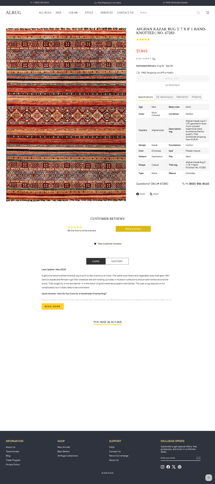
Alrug (13, 12)
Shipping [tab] (196, 96)
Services (106, 12)
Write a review (133, 228)
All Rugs (45, 12)
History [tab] (117, 261)
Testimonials (12, 451)
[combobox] (170, 12)
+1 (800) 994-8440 (197, 183)
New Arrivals (63, 447)
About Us (10, 447)
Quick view (30, 400)
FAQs (112, 447)
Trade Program (13, 460)
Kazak (53, 279)
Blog (8, 455)
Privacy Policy (13, 464)
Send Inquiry (174, 85)
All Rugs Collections (67, 455)
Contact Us (125, 12)
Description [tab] (182, 96)
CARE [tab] (96, 261)
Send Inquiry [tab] (166, 96)
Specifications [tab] (145, 96)
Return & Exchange (118, 455)
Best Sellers (63, 451)
